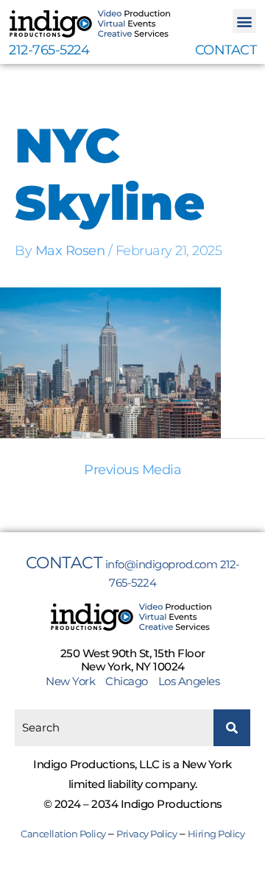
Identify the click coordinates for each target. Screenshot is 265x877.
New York (74, 681)
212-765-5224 (49, 50)
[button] (245, 21)
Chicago (126, 681)
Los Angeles (189, 681)
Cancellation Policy (63, 834)
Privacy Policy (146, 834)
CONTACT (226, 50)
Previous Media (132, 470)
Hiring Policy (216, 834)
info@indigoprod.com (161, 564)
